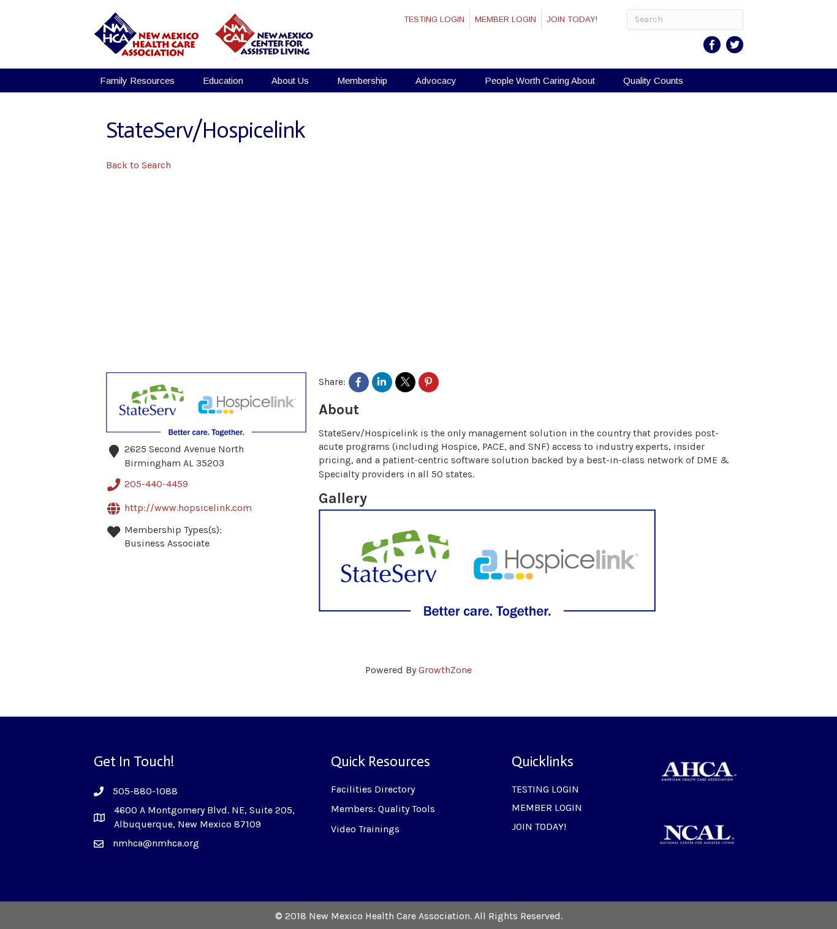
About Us (290, 80)
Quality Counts (653, 80)
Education (223, 80)
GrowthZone (445, 670)
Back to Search (138, 165)
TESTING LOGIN (434, 19)
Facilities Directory (373, 789)
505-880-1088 (145, 791)
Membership (362, 80)
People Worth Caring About (540, 80)
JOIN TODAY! (572, 19)
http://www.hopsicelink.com (188, 507)
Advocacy (435, 80)
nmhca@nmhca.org (156, 843)
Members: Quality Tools (383, 809)
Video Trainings (365, 829)
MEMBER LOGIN (505, 19)
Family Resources (137, 80)
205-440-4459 (156, 484)
